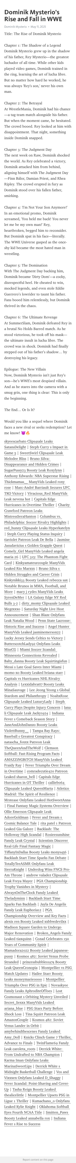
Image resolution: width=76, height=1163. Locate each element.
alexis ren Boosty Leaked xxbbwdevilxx (35, 921)
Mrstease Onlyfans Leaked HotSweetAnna (37, 800)
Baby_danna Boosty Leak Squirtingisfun (35, 661)
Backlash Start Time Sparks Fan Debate (35, 858)
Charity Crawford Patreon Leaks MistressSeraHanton (37, 511)
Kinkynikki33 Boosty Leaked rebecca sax (36, 580)
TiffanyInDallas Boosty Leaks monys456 (35, 852)
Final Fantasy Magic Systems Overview (38, 805)
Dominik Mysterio (15, 26)
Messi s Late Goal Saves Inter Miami (32, 667)
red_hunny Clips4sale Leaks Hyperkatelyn (37, 528)
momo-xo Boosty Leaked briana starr (33, 672)
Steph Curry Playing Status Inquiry (34, 534)
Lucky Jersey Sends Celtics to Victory (33, 638)
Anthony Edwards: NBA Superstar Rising (36, 476)
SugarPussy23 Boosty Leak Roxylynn (33, 470)
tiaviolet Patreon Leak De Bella (28, 539)
